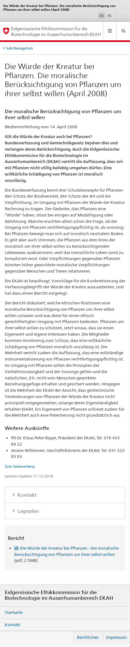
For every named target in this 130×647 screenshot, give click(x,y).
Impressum (116, 637)
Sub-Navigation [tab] (19, 48)
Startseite (14, 612)
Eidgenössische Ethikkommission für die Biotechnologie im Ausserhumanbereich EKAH (56, 31)
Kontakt (26, 495)
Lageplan (27, 511)
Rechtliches (87, 637)
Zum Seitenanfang (20, 466)
